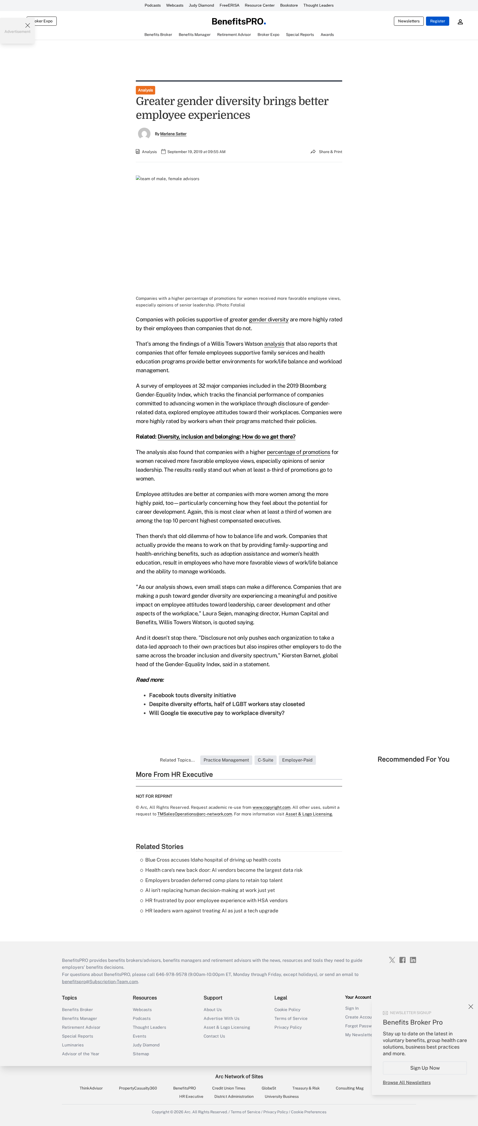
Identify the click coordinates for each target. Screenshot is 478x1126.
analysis (274, 343)
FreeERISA (229, 5)
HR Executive (191, 1096)
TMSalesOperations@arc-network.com (194, 814)
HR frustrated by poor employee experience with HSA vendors (216, 900)
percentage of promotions (298, 452)
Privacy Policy (288, 1027)
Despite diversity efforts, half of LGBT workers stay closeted (227, 704)
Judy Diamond (201, 5)
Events (139, 1036)
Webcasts (174, 5)
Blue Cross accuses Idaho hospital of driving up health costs (213, 860)
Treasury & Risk (306, 1088)
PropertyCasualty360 (138, 1088)
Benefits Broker (77, 1009)
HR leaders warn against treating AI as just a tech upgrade (211, 911)
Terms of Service (291, 1018)
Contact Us (214, 1036)
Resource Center (260, 5)
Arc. (187, 1112)
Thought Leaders (318, 5)
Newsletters (409, 21)
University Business (282, 1096)
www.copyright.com (271, 807)
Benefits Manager (79, 1018)
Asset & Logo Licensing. (309, 814)
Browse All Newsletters (407, 1082)
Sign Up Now (425, 1068)
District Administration (234, 1096)
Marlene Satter (173, 134)
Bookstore (289, 5)
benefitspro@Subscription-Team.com (100, 981)
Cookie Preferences (308, 1112)
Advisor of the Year (80, 1053)
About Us (213, 1009)
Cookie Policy (287, 1009)
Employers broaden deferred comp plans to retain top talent (214, 880)
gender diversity (269, 319)
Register (437, 21)
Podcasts (153, 5)
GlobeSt (269, 1088)
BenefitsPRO (184, 1088)
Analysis (145, 90)
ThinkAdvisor (91, 1088)
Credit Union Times (228, 1088)
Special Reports (77, 1036)
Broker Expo (42, 21)
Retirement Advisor (81, 1027)
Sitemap (141, 1053)
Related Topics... (177, 760)
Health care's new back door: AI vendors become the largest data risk (224, 870)
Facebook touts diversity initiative (192, 695)
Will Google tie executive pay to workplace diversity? (216, 713)
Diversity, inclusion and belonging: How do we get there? (226, 436)
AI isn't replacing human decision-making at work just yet (210, 890)
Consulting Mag (350, 1088)
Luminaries (73, 1045)
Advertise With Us (222, 1018)
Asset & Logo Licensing (227, 1027)
